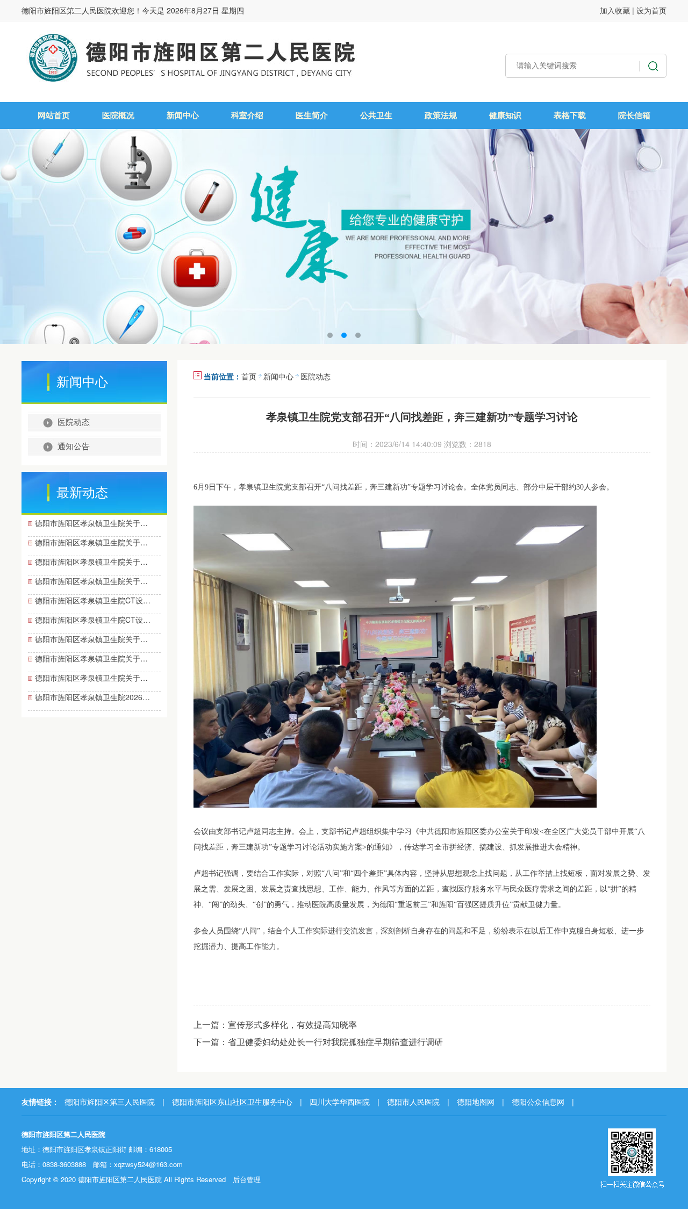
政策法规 (441, 115)
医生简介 (312, 115)
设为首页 (651, 10)
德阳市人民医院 (413, 1101)
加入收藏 (615, 10)
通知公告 (74, 446)
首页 (248, 376)
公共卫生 (376, 115)
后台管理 (247, 1179)
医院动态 (74, 422)
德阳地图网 (475, 1101)
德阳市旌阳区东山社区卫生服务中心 (232, 1101)
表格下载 (570, 115)
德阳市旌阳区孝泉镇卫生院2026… (92, 697)
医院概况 (118, 115)
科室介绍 (247, 115)
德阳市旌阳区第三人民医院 (109, 1101)
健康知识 (505, 115)
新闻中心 (183, 115)
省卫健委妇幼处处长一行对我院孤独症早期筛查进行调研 (335, 1041)
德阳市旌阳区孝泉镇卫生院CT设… (92, 600)
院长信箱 (634, 115)
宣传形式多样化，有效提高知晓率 (292, 1024)
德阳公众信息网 (538, 1101)
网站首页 (54, 115)
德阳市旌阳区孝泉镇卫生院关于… (91, 522)
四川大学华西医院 (340, 1101)
